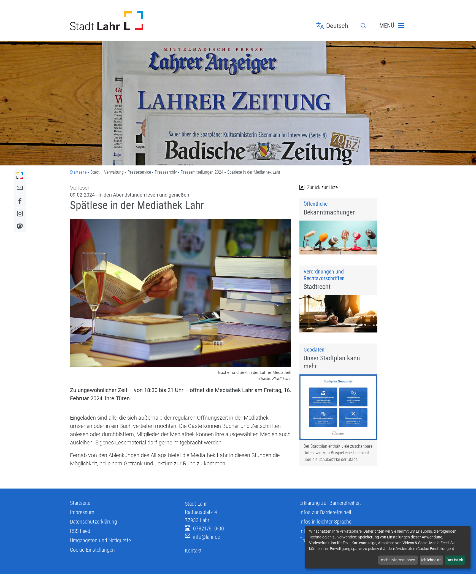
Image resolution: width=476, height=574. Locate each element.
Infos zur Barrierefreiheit (325, 512)
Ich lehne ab (431, 560)
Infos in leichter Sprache (325, 521)
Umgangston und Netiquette (100, 540)
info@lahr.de (206, 536)
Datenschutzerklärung (93, 521)
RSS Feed (80, 531)
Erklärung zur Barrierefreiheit (330, 503)
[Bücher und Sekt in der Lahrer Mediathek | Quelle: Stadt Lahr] (180, 293)
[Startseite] (123, 20)
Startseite (78, 172)
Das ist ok (455, 560)
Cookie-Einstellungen (92, 549)
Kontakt (193, 550)
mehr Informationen (398, 560)
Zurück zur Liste (322, 187)
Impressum (82, 512)
